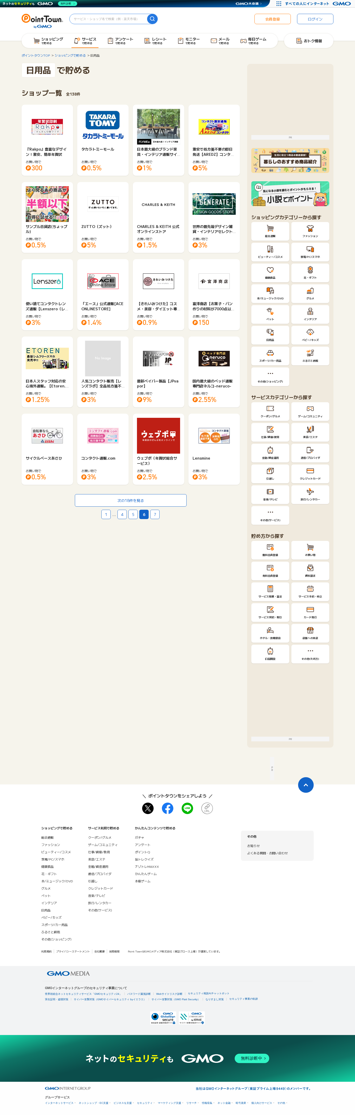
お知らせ (253, 845)
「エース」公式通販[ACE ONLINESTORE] (102, 306)
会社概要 (99, 951)
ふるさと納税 (50, 932)
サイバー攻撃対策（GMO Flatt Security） (176, 999)
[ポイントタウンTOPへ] (42, 20)
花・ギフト (49, 873)
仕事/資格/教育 (99, 852)
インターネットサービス (59, 1102)
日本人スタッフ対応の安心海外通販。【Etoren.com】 (47, 386)
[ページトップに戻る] (306, 785)
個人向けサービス (261, 1102)
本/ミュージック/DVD (57, 881)
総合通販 (47, 837)
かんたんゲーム (146, 873)
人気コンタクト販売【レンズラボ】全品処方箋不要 (101, 386)
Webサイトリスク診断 (169, 993)
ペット (46, 895)
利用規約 (46, 951)
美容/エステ (96, 859)
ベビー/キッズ (51, 917)
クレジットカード (100, 888)
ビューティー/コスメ (56, 852)
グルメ (46, 888)
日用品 (46, 910)
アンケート (142, 844)
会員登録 (272, 19)
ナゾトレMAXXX (147, 866)
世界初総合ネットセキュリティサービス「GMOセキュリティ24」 (83, 993)
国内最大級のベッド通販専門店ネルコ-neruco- (213, 383)
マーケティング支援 (169, 1102)
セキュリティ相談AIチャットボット (208, 993)
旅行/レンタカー (99, 903)
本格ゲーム (142, 881)
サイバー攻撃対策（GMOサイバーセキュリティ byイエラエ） (110, 999)
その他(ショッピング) (56, 939)
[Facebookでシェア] (167, 808)
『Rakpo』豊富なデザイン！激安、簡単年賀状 (46, 151)
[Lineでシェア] (187, 808)
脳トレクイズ (144, 859)
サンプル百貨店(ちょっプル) (46, 229)
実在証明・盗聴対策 (56, 999)
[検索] (152, 19)
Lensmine (201, 458)
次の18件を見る (130, 500)
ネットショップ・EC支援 (93, 1102)
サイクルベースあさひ (44, 458)
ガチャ (139, 837)
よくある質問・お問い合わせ (267, 853)
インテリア (49, 903)
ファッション (50, 844)
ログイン (315, 19)
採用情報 (114, 951)
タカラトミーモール (97, 149)
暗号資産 (241, 1102)
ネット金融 (224, 1102)
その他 (281, 1102)
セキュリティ (145, 1102)
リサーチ (191, 1102)
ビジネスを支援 (123, 1102)
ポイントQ (142, 852)
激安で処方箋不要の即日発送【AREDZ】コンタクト (213, 154)
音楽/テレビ (96, 895)
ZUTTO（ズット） (97, 226)
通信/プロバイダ (99, 873)
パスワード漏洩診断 (139, 993)
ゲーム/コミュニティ (103, 844)
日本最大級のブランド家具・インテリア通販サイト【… (157, 154)
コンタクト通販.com (98, 458)
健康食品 (47, 866)
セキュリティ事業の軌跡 (243, 998)
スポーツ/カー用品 (54, 924)
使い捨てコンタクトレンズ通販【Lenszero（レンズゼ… (47, 308)
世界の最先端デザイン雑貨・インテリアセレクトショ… (213, 231)
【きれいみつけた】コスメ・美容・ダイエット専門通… (157, 308)
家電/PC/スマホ (52, 859)
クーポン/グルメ (99, 837)
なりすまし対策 (215, 999)
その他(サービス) (100, 910)
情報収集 (207, 1102)
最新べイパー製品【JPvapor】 (158, 383)
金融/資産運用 (98, 866)
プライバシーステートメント (73, 951)
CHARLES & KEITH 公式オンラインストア (158, 229)
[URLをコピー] (207, 808)
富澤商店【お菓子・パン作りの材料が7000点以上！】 (213, 308)
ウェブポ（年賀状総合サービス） (157, 460)
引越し (92, 881)
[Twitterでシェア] (148, 808)
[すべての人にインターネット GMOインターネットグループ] (318, 3)
